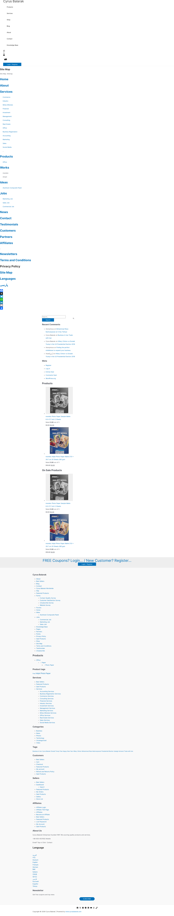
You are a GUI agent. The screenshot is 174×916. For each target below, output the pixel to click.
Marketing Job (8, 199)
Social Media (7, 147)
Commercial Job (8, 206)
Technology (40, 738)
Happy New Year (68, 751)
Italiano (35, 872)
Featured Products (42, 593)
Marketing (6, 139)
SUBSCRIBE (87, 899)
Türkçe (35, 886)
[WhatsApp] (39, 299)
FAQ (37, 591)
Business (39, 731)
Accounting (7, 136)
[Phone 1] (96, 908)
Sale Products (41, 639)
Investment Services (47, 706)
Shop (8, 20)
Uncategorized (41, 740)
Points (38, 634)
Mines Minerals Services (48, 713)
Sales (4, 143)
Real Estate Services (47, 718)
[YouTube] (91, 908)
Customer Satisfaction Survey (50, 600)
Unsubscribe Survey (47, 603)
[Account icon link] (4, 55)
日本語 (35, 874)
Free (34, 673)
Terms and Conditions (15, 260)
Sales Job (6, 203)
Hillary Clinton (77, 751)
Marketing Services (46, 710)
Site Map (6, 272)
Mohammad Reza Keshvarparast (91, 751)
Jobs (3, 193)
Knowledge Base (12, 45)
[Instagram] (83, 908)
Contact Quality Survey (48, 598)
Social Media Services (47, 722)
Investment (6, 112)
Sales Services (45, 720)
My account (40, 769)
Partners (6, 237)
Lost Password (41, 822)
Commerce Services (47, 696)
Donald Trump (55, 751)
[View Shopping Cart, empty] (4, 59)
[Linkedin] (88, 908)
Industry (5, 101)
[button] (4, 53)
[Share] (39, 308)
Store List (39, 799)
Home (4, 79)
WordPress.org (51, 378)
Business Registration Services (50, 694)
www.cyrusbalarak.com (73, 911)
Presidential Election (107, 751)
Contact (9, 39)
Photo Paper (49, 665)
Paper (44, 662)
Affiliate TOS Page (42, 810)
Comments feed (51, 375)
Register (48, 365)
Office (5, 128)
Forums (38, 608)
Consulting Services (46, 698)
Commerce (6, 97)
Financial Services (46, 701)
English (35, 862)
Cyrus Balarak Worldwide (44, 588)
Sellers (38, 797)
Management (7, 116)
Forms (38, 596)
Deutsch (35, 860)
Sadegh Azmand (119, 751)
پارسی (4, 285)
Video (38, 743)
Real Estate (6, 124)
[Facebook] (39, 290)
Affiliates (6, 243)
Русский (36, 881)
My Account (40, 824)
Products (10, 7)
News (4, 212)
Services (10, 13)
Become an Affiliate (43, 814)
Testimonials (9, 224)
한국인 (35, 877)
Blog (8, 26)
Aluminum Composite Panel (12, 188)
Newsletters (8, 254)
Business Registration (10, 132)
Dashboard (40, 785)
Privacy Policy (41, 636)
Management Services (47, 708)
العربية (35, 855)
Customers (8, 230)
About (9, 32)
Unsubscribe (40, 651)
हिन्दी (34, 869)
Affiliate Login (41, 807)
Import (42, 787)
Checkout (39, 764)
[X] (39, 293)
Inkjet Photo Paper (43, 673)
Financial (6, 109)
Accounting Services (47, 691)
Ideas (4, 182)
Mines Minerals (8, 105)
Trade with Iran (128, 751)
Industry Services (46, 703)
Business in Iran (37, 751)
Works (4, 167)
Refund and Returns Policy (45, 771)
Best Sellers (40, 581)
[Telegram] (39, 296)
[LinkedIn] (39, 302)
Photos (38, 736)
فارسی (35, 879)
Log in (48, 368)
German (35, 867)
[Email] (39, 305)
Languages (8, 278)
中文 (34, 857)
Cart (37, 762)
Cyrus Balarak (46, 751)
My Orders (39, 792)
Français (35, 865)
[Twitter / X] (80, 908)
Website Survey (45, 605)
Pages (38, 629)
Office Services (45, 715)
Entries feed (50, 372)
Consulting (6, 120)
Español (35, 884)
